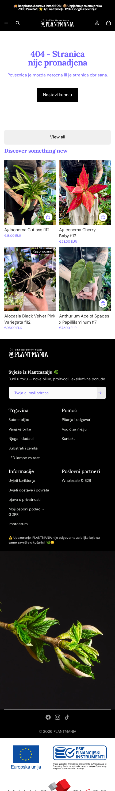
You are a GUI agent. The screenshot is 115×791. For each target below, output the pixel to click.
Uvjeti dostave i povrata (29, 490)
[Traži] (18, 23)
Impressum (18, 523)
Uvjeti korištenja (22, 480)
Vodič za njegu (74, 429)
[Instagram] (57, 717)
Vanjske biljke (20, 429)
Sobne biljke (19, 419)
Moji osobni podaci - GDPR (26, 512)
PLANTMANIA (64, 731)
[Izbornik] (6, 23)
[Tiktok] (67, 717)
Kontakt (68, 438)
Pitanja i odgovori (76, 419)
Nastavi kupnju (57, 95)
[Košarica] (108, 23)
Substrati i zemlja (23, 448)
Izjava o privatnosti (24, 499)
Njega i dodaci (21, 438)
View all (57, 137)
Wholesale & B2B (76, 480)
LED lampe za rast (24, 457)
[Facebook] (48, 717)
